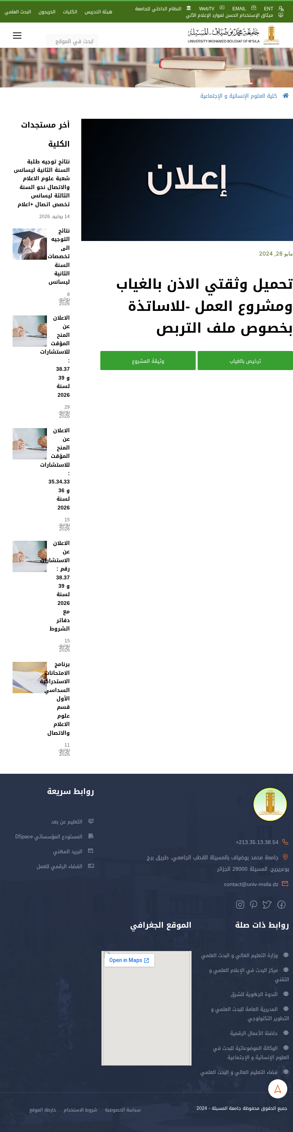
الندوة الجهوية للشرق (254, 994)
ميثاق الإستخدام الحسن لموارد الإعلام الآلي (229, 15)
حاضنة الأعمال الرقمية (254, 1033)
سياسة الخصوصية (123, 1110)
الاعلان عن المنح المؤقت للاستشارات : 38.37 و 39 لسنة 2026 (55, 356)
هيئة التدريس (98, 12)
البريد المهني (67, 851)
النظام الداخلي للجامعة (158, 9)
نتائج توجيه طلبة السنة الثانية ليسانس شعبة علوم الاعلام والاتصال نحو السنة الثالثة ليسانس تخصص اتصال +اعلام (42, 183)
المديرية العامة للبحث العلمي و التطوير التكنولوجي (250, 1013)
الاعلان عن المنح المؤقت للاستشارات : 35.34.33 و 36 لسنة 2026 (55, 469)
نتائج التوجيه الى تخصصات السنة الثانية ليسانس (59, 256)
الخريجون (47, 12)
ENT (268, 9)
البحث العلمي (18, 12)
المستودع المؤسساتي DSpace (48, 836)
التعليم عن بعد (66, 821)
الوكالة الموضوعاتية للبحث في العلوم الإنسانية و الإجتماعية (251, 1052)
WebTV (206, 9)
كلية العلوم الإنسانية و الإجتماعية (238, 96)
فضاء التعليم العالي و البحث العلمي (239, 1072)
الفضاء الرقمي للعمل (59, 866)
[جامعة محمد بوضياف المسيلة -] (234, 35)
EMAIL (239, 9)
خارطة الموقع (42, 1110)
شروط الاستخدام (80, 1110)
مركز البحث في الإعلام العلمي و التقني (249, 974)
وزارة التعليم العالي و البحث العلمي (239, 955)
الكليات (70, 12)
